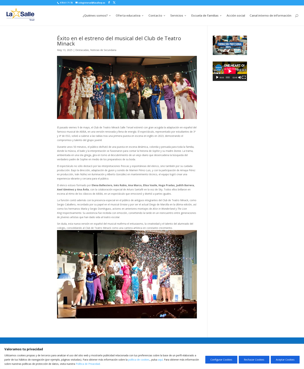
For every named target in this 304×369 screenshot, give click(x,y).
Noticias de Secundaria (103, 50)
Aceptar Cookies (285, 359)
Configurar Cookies (221, 359)
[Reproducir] (217, 77)
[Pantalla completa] (244, 77)
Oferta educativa (128, 15)
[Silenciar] (240, 77)
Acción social (236, 15)
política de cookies (138, 359)
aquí (160, 359)
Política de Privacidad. (88, 363)
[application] (230, 71)
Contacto (155, 15)
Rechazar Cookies (254, 359)
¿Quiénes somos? (95, 15)
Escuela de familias (204, 15)
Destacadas (82, 50)
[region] (152, 356)
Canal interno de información (270, 15)
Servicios (176, 15)
